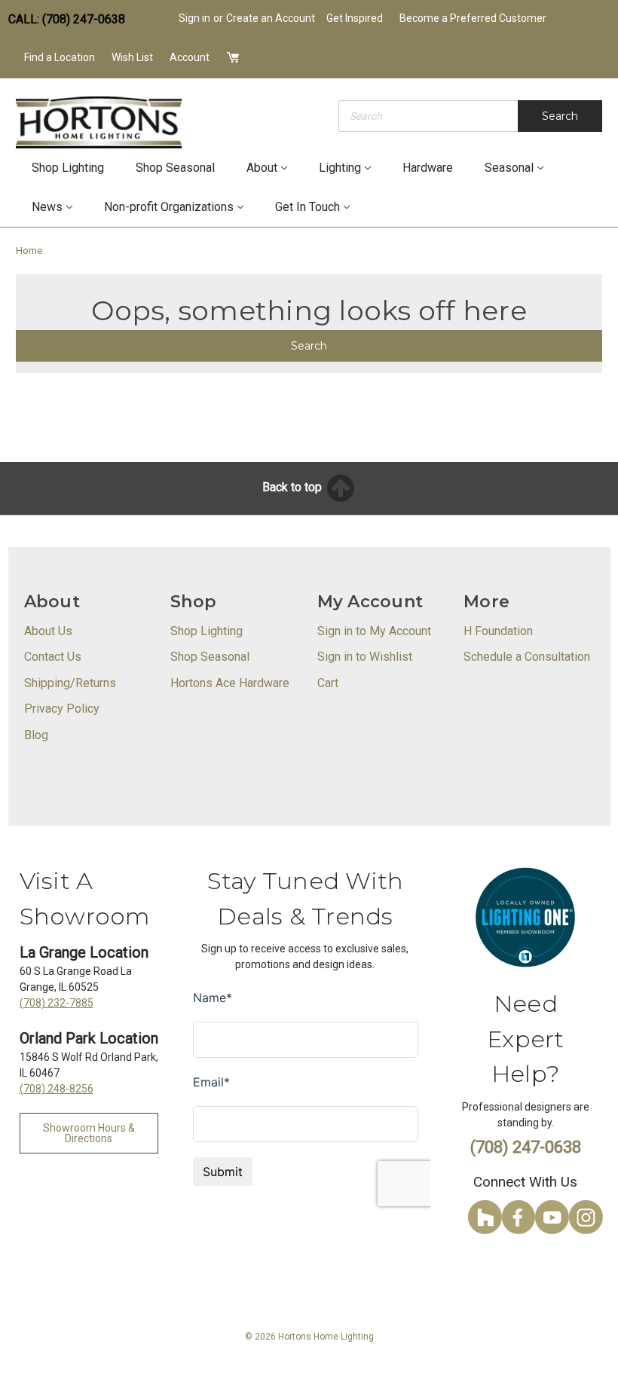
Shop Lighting (68, 167)
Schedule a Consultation (527, 656)
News (47, 207)
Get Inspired (354, 18)
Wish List (132, 57)
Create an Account (270, 18)
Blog (36, 735)
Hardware (427, 167)
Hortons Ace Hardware (229, 683)
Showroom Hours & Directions (89, 1133)
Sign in (194, 18)
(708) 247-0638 (525, 1147)
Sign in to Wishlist (364, 656)
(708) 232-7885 (56, 1003)
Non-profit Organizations (169, 207)
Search (560, 116)
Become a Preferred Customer (472, 18)
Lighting (340, 167)
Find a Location (59, 57)
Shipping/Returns (70, 683)
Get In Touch (307, 207)
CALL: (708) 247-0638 (66, 19)
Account (190, 57)
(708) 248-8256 (56, 1089)
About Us (48, 631)
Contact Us (52, 656)
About (261, 167)
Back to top (293, 487)
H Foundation (498, 631)
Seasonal (509, 167)
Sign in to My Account (374, 631)
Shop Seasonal (175, 167)
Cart (327, 683)
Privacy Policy (61, 708)
